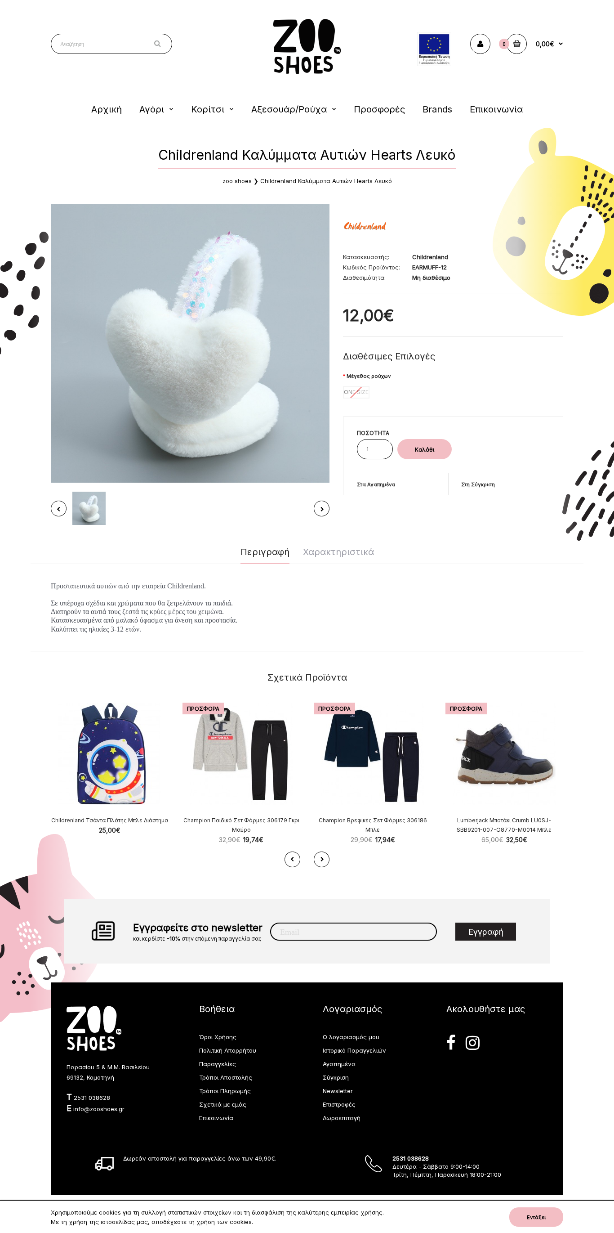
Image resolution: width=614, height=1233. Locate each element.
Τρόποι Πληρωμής (225, 1090)
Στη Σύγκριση (478, 484)
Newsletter (338, 1090)
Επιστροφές (339, 1104)
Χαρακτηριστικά (338, 552)
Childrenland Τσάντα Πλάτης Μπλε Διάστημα (109, 820)
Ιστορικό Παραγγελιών (354, 1050)
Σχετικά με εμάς (222, 1104)
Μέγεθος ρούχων (369, 376)
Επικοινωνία (216, 1117)
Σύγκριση (336, 1077)
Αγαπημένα (339, 1063)
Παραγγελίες (217, 1063)
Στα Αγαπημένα (376, 484)
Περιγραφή (264, 552)
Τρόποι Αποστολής (225, 1077)
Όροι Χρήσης (217, 1036)
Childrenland (430, 256)
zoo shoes (237, 180)
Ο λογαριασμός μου (351, 1036)
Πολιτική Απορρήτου (227, 1050)
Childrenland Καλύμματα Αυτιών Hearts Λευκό (326, 180)
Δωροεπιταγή (341, 1117)
